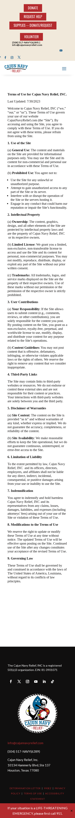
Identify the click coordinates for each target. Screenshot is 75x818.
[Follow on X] (19, 57)
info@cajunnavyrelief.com (25, 743)
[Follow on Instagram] (12, 57)
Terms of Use (33, 793)
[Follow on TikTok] (52, 681)
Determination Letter (25, 788)
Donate (33, 7)
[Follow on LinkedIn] (44, 681)
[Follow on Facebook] (5, 57)
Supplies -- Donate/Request (33, 25)
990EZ (47, 788)
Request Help (33, 16)
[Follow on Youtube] (61, 50)
